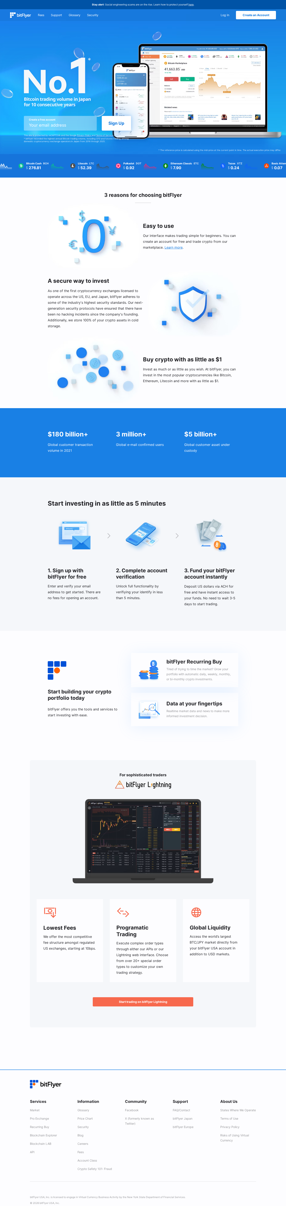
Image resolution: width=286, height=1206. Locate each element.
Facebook (132, 1110)
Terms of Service (104, 135)
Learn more (174, 247)
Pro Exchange (39, 1118)
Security (83, 1127)
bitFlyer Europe (183, 1127)
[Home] (20, 15)
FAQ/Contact (181, 1110)
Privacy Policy (84, 135)
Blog (80, 1135)
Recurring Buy (39, 1127)
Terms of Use (229, 1118)
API (32, 1152)
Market (35, 1110)
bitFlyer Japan (182, 1118)
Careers (82, 1143)
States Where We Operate (238, 1110)
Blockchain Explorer (43, 1135)
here (191, 4)
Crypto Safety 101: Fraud (94, 1169)
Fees (80, 1152)
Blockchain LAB (40, 1143)
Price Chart (85, 1118)
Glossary (83, 1110)
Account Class (87, 1160)
